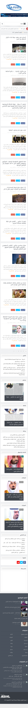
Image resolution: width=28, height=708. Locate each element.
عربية (11, 41)
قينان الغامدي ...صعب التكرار (14, 676)
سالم (21, 674)
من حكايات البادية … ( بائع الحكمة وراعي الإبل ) (16, 72)
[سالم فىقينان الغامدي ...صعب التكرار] (25, 676)
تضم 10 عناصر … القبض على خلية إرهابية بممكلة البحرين (16, 222)
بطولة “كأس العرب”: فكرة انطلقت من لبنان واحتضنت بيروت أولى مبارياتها (14, 440)
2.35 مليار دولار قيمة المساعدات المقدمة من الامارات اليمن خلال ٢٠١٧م (15, 188)
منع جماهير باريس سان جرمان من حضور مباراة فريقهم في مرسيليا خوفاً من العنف (14, 446)
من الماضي (13, 75)
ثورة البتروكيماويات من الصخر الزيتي (13, 601)
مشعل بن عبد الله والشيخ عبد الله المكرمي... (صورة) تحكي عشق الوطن (12, 668)
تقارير (11, 640)
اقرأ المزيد (9, 59)
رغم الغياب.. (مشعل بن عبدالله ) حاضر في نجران (15, 550)
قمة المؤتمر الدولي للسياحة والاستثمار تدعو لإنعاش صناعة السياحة (14, 374)
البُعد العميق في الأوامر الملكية (20, 618)
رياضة (11, 643)
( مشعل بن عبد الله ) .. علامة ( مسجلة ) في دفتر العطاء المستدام (13, 547)
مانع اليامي (19, 666)
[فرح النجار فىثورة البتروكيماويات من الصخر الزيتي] (25, 684)
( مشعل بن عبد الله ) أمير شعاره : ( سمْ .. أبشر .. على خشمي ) (14, 543)
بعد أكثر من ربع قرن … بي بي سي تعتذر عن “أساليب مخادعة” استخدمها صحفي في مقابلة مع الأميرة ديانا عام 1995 (14, 369)
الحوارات (11, 637)
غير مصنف (25, 649)
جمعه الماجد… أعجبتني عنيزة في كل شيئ (11, 613)
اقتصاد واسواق (24, 634)
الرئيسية (25, 640)
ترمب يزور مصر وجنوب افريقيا (17, 130)
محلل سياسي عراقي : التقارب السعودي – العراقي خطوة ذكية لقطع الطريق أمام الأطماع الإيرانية (14, 247)
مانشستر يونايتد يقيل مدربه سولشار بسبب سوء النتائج (14, 437)
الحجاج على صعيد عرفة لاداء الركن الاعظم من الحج (16, 38)
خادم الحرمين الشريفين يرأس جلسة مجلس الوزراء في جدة (15, 29)
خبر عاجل (25, 643)
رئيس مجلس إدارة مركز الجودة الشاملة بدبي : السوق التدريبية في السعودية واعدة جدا (14, 319)
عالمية (11, 132)
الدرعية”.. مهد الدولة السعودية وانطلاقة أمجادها (15, 359)
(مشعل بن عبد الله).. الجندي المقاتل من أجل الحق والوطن (15, 539)
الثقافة (11, 322)
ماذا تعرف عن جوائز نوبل (20, 361)
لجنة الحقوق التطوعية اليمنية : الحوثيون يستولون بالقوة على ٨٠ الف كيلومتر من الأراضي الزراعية (14, 163)
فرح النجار (20, 682)
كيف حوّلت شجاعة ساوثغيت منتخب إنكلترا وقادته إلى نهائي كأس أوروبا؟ (14, 364)
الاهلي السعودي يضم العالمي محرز (17, 435)
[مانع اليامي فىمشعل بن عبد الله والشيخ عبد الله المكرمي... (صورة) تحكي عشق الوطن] (25, 667)
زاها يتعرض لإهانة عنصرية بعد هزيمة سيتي (16, 443)
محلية (26, 652)
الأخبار (14, 41)
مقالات (11, 652)
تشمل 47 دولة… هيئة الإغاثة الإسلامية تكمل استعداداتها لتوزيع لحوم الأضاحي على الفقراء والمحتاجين (14, 106)
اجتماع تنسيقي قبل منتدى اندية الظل (12, 607)
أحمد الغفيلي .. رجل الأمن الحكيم (18, 552)
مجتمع (11, 649)
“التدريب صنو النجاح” (16, 622)
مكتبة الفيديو (24, 655)
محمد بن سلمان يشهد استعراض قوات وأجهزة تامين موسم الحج (14, 284)
